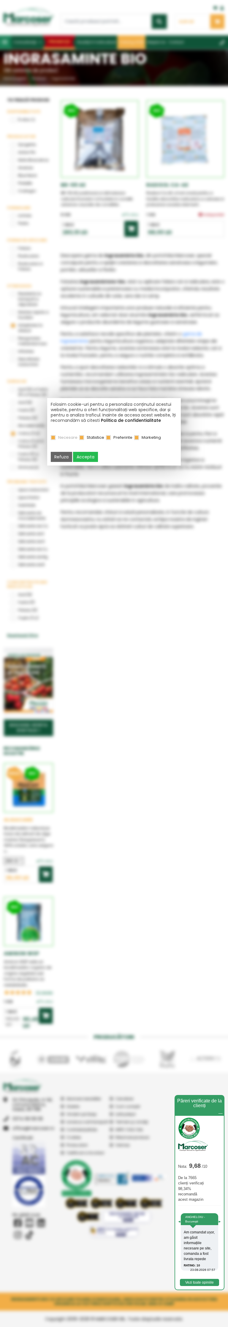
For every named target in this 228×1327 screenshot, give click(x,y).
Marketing (151, 437)
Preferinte (122, 437)
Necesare (67, 437)
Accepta (85, 457)
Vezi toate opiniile (199, 1282)
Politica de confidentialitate (131, 420)
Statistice (95, 437)
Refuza (61, 457)
